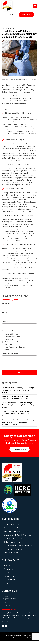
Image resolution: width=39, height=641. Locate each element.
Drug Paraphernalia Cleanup (18, 546)
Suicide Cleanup (12, 531)
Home (7, 566)
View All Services (12, 553)
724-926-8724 (12, 14)
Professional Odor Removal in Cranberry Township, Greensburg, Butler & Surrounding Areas (18, 422)
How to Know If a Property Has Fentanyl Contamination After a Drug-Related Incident (18, 390)
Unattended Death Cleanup (17, 535)
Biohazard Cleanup (13, 524)
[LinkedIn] (6, 626)
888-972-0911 (27, 14)
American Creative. (26, 638)
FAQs (6, 573)
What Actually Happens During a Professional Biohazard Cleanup (15, 397)
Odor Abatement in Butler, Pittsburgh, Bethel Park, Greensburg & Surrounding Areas (18, 405)
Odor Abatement (12, 542)
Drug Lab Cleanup (13, 549)
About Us (8, 569)
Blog (6, 583)
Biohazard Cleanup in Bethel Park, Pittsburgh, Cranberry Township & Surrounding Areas (15, 413)
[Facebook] (3, 626)
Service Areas (10, 576)
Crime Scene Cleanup (14, 528)
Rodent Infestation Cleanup (17, 538)
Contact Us (9, 580)
